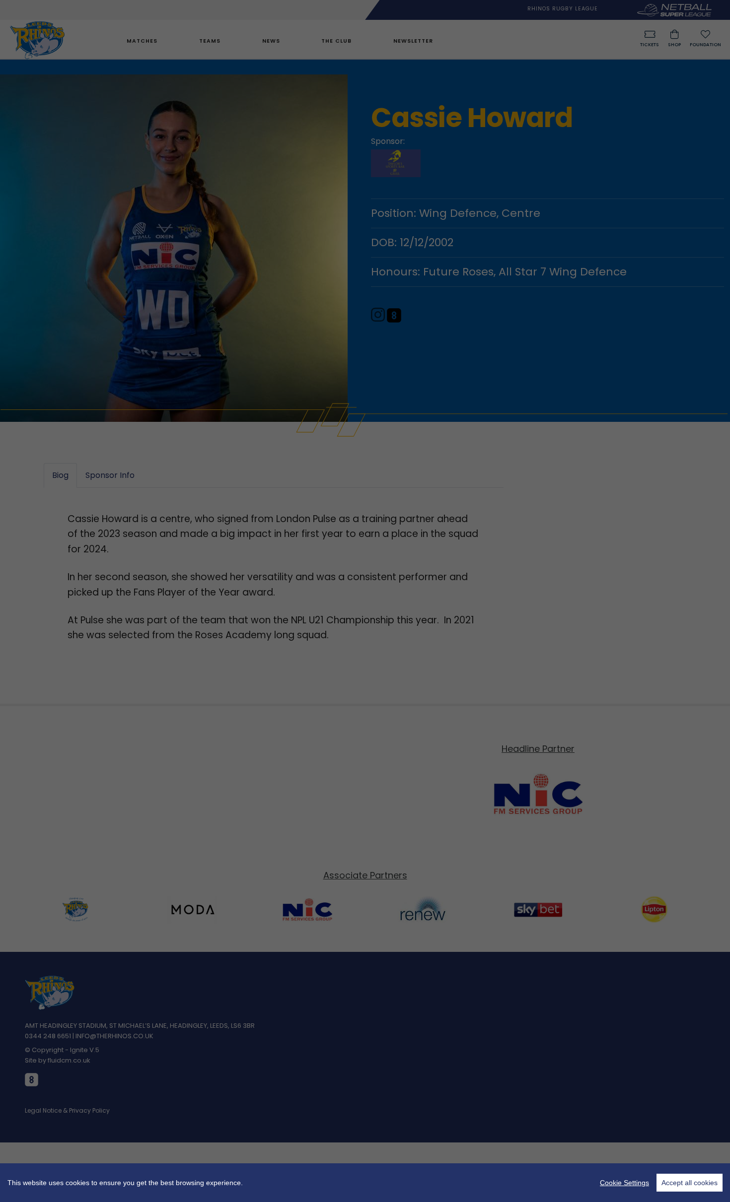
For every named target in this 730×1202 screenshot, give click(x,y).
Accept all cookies (689, 1183)
